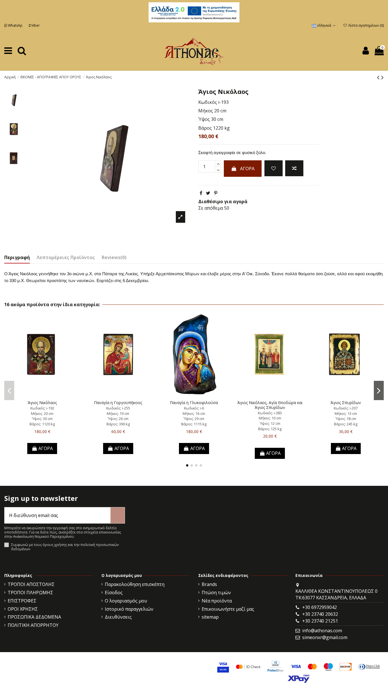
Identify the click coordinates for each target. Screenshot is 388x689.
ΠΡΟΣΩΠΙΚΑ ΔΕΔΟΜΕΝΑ (34, 617)
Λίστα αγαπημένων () (365, 25)
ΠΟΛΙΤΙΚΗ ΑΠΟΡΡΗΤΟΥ (33, 625)
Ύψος (204, 119)
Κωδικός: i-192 (42, 408)
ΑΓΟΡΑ (247, 168)
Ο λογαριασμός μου (126, 601)
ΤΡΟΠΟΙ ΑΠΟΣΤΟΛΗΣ (31, 584)
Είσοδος (114, 592)
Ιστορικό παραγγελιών (129, 609)
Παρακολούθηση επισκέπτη (134, 584)
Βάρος (205, 128)
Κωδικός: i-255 (118, 408)
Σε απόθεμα (210, 208)
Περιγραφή (17, 257)
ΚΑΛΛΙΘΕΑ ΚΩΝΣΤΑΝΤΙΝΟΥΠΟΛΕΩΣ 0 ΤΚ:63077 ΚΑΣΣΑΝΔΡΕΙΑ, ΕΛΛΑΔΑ (336, 594)
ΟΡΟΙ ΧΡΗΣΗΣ (23, 609)
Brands (209, 584)
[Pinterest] (215, 193)
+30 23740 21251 (320, 621)
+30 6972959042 (319, 607)
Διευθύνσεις (118, 617)
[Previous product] (379, 77)
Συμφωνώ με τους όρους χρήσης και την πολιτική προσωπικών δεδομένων (65, 547)
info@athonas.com (322, 630)
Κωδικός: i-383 (270, 412)
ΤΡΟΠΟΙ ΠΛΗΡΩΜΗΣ (30, 592)
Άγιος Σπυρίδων (346, 402)
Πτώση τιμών (216, 592)
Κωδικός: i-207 (346, 408)
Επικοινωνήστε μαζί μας (228, 609)
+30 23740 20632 (320, 614)
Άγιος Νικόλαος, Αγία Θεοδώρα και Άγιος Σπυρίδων (270, 405)
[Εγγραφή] (117, 515)
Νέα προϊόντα (217, 601)
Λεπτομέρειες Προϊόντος (66, 257)
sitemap (210, 617)
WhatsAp (15, 25)
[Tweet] (208, 193)
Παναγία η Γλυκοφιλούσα (194, 402)
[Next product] (382, 77)
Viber (35, 25)
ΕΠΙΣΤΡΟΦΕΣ (22, 601)
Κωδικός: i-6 (194, 408)
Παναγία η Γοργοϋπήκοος (118, 402)
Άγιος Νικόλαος (42, 402)
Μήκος (205, 111)
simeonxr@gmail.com (324, 637)
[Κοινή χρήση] (201, 193)
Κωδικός (207, 102)
